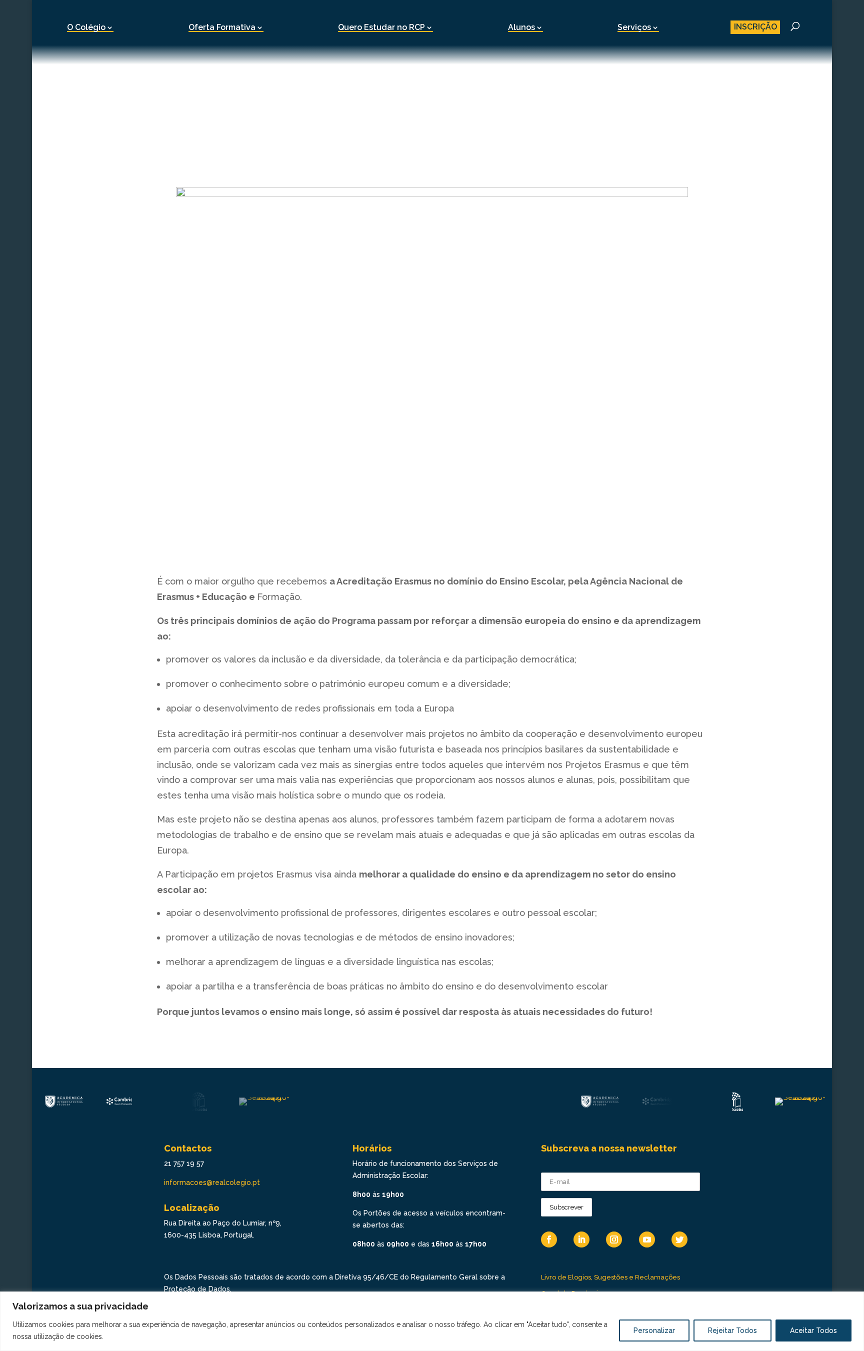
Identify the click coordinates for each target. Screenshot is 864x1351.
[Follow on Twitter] (680, 1240)
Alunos (521, 27)
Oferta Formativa (222, 27)
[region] (432, 1321)
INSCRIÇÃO (755, 27)
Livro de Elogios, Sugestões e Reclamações (610, 1277)
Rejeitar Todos (732, 1330)
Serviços (634, 27)
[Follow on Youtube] (647, 1240)
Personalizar (654, 1330)
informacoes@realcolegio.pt (212, 1182)
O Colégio (86, 27)
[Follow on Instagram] (614, 1240)
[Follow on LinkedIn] (582, 1240)
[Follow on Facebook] (549, 1240)
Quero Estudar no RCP (381, 27)
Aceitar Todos (813, 1330)
